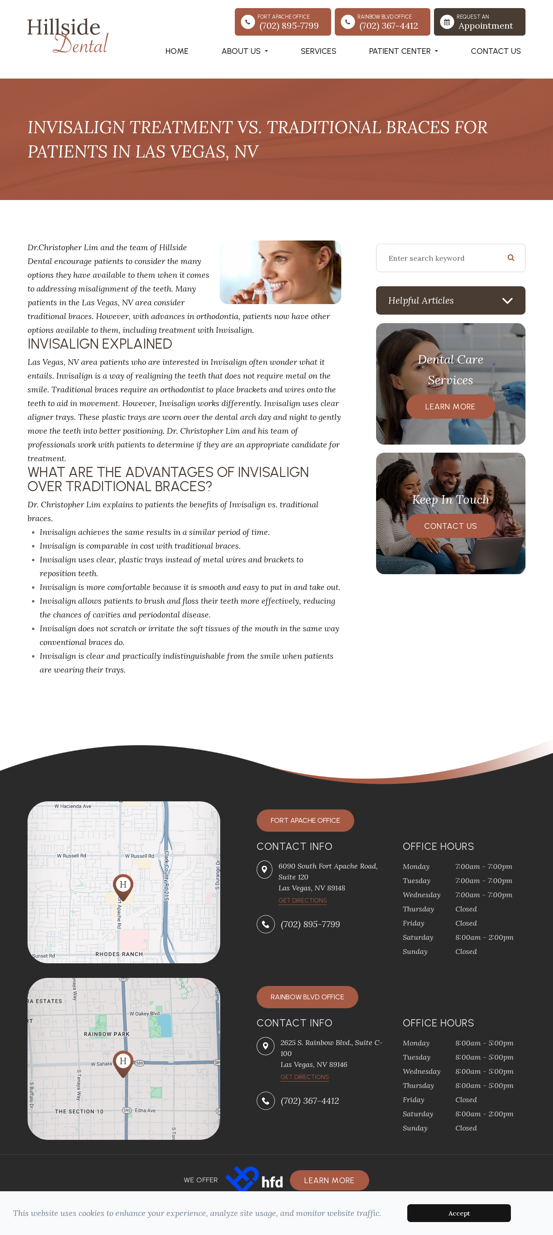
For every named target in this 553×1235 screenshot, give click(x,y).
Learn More (450, 406)
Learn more (329, 1180)
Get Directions (305, 1077)
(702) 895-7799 (310, 924)
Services (318, 51)
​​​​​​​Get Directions (303, 900)
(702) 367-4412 (310, 1100)
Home (177, 51)
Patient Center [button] (400, 51)
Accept (459, 1213)
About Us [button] (241, 51)
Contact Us (496, 51)
